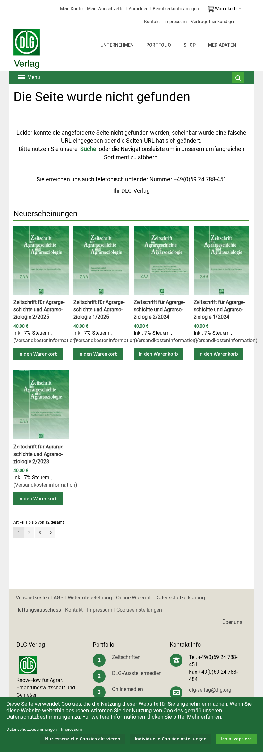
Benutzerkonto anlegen (176, 8)
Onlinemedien (127, 689)
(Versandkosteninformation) (45, 340)
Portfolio (158, 45)
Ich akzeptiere (236, 739)
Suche (88, 149)
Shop (189, 45)
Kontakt (152, 21)
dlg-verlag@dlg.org (210, 690)
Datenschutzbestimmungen (31, 729)
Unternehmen (117, 45)
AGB (59, 598)
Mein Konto (71, 8)
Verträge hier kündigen (213, 21)
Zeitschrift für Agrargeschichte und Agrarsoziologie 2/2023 (38, 454)
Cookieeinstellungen (139, 610)
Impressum (175, 21)
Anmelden (138, 8)
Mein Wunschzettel (105, 8)
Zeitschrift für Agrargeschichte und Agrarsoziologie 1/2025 (98, 309)
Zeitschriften (126, 657)
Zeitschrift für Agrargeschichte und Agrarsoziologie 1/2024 (219, 309)
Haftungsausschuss (38, 610)
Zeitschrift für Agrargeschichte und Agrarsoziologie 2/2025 (38, 309)
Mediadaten (222, 45)
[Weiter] (50, 532)
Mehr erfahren (204, 716)
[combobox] (238, 77)
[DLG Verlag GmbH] (26, 49)
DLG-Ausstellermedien (137, 673)
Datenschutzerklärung (180, 598)
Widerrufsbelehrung (90, 598)
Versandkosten (32, 598)
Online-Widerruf (133, 598)
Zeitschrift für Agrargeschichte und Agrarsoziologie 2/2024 (159, 309)
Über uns (232, 622)
